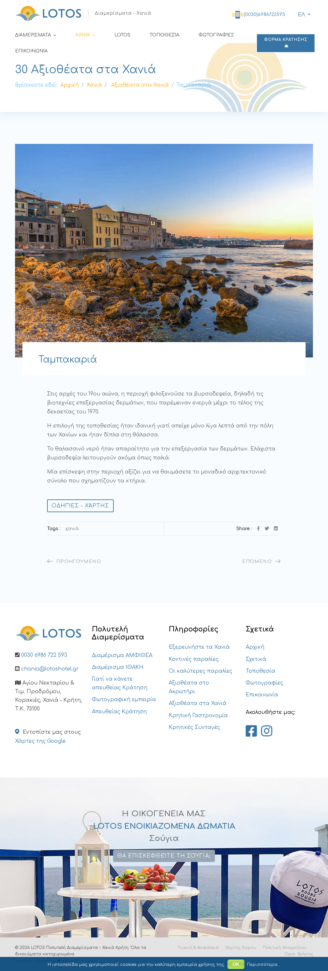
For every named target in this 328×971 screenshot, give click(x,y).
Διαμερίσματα (33, 35)
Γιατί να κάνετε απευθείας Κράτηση (119, 683)
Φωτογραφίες (216, 35)
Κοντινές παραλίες (193, 659)
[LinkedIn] (276, 528)
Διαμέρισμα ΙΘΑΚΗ (118, 667)
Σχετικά (256, 659)
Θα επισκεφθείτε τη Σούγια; (164, 856)
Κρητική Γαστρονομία (198, 715)
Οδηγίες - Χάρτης (80, 506)
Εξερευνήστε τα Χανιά (199, 647)
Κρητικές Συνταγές (194, 727)
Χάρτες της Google (40, 741)
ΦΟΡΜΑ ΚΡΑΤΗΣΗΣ (286, 39)
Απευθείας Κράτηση (119, 712)
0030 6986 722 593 (44, 655)
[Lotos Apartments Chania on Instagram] (266, 731)
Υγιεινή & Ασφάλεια (198, 947)
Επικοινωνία (31, 51)
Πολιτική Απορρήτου (285, 947)
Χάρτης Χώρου (240, 947)
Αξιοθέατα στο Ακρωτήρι (189, 687)
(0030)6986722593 (264, 14)
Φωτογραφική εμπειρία (124, 699)
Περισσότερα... (263, 964)
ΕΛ (301, 15)
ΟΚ (236, 964)
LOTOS (122, 35)
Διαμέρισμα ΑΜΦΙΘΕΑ (122, 655)
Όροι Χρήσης (299, 954)
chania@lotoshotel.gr (50, 669)
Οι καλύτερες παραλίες (200, 671)
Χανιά (82, 35)
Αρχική (255, 647)
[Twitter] (267, 528)
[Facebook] (258, 528)
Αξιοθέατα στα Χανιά (197, 703)
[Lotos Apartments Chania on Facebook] (251, 731)
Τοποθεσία (164, 35)
